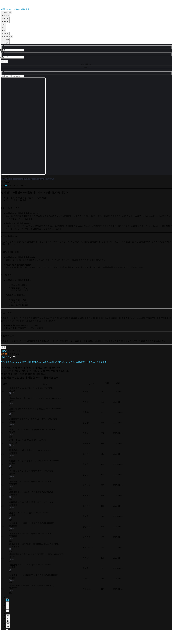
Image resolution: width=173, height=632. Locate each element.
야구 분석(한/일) (49, 362)
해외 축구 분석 (8, 362)
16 (8, 618)
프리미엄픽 (101, 362)
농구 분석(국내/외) (77, 362)
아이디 (3, 50)
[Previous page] (7, 598)
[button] (86, 357)
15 (8, 616)
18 (8, 624)
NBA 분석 (63, 362)
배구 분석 (91, 362)
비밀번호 (4, 57)
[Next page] (7, 629)
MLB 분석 (37, 362)
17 (8, 621)
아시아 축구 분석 (23, 362)
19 (8, 626)
